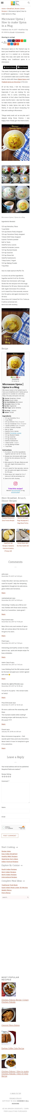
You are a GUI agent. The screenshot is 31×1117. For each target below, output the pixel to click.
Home (4, 8)
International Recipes (9, 877)
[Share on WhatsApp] (25, 40)
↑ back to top (15, 1093)
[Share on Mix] (17, 44)
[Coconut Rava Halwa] (15, 1015)
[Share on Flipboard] (15, 44)
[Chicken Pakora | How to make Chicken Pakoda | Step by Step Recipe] (15, 1061)
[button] (12, 379)
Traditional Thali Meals (10, 885)
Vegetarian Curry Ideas (10, 859)
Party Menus (6, 893)
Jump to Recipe (10, 67)
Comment (5, 781)
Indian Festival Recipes (10, 862)
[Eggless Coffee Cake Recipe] (15, 1038)
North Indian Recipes (9, 875)
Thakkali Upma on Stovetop (11, 82)
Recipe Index (6, 851)
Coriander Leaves (15, 433)
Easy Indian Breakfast (9, 854)
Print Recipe (23, 67)
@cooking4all (16, 490)
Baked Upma (22, 79)
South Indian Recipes (9, 869)
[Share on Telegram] (11, 44)
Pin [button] (19, 377)
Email (3, 817)
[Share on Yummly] (9, 44)
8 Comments (20, 32)
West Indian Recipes (9, 872)
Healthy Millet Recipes (10, 856)
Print (14, 377)
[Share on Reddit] (22, 40)
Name (4, 807)
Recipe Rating (6, 774)
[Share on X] (13, 40)
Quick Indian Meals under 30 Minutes (15, 887)
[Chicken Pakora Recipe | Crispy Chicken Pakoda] (15, 990)
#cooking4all (15, 492)
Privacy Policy (16, 1098)
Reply (3, 593)
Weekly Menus (7, 890)
